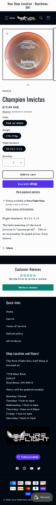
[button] (6, 17)
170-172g (12, 135)
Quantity (7, 156)
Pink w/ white (15, 123)
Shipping (6, 111)
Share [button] (9, 248)
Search (10, 318)
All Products (13, 340)
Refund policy (14, 333)
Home (9, 311)
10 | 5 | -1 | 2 (14, 148)
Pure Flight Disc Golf (22, 499)
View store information (20, 209)
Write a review (28, 287)
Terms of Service (16, 326)
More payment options (28, 191)
